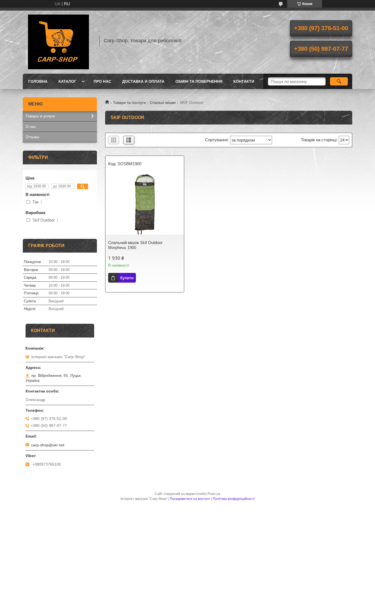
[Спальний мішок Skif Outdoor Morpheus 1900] (144, 204)
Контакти (243, 81)
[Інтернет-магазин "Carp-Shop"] (58, 41)
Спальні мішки (163, 102)
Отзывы (32, 137)
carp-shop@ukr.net (47, 445)
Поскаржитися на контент (190, 499)
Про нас (102, 81)
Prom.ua (214, 494)
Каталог (67, 81)
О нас (31, 126)
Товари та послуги (129, 102)
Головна (37, 81)
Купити (126, 277)
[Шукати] (339, 81)
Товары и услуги (40, 116)
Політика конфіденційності (234, 499)
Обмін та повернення (198, 81)
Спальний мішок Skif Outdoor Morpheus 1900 (135, 245)
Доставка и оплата (143, 81)
